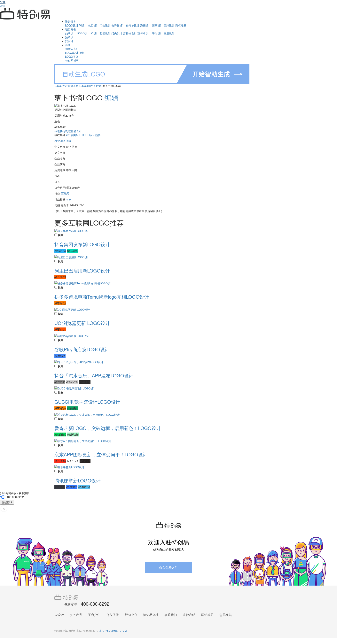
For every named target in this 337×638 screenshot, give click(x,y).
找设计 (69, 41)
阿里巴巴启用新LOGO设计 (82, 270)
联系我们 (170, 615)
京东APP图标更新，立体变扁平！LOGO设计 (100, 454)
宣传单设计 (132, 25)
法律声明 (189, 615)
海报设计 (145, 25)
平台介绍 (94, 615)
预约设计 (70, 37)
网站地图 (207, 615)
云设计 (59, 615)
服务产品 (76, 615)
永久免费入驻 (168, 567)
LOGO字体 (71, 56)
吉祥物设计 (118, 25)
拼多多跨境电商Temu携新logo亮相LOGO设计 (101, 296)
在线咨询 (7, 502)
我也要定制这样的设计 (68, 131)
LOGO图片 (86, 86)
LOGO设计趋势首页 (66, 86)
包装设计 (93, 25)
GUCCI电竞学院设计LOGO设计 (87, 401)
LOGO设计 (71, 25)
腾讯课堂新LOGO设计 (77, 480)
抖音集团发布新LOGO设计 (82, 244)
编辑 (112, 97)
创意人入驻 (72, 49)
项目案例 (70, 29)
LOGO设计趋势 (74, 53)
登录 (2, 2)
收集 (60, 235)
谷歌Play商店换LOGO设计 (81, 349)
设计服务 (70, 21)
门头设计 (105, 25)
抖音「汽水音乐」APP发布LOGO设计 (93, 375)
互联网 (97, 86)
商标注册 (180, 25)
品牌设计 (169, 25)
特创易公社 (151, 615)
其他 (68, 45)
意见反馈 (225, 615)
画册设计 (157, 25)
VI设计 (83, 25)
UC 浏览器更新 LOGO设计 (82, 322)
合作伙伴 (112, 615)
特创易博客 (72, 60)
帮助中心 (131, 615)
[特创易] (168, 597)
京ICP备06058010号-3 (113, 631)
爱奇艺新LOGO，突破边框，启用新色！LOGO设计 (107, 428)
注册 (2, 6)
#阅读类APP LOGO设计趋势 (83, 135)
